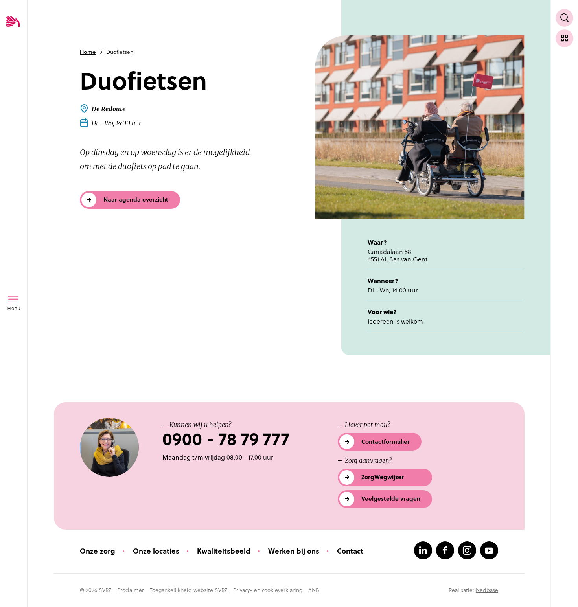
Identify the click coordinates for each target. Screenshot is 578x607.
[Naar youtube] (489, 550)
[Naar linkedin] (423, 550)
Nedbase (487, 590)
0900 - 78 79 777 (225, 439)
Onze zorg (97, 551)
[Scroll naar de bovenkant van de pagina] (564, 586)
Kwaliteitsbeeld (223, 551)
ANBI (314, 590)
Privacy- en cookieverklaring (267, 590)
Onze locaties (156, 551)
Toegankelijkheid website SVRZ (188, 590)
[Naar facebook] (445, 550)
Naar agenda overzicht (135, 199)
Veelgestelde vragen (390, 499)
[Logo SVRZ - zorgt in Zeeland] (13, 22)
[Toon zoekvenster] (564, 18)
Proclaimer (130, 590)
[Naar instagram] (467, 550)
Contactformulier (385, 442)
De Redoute (108, 109)
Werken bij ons (293, 551)
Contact (350, 551)
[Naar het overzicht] (564, 38)
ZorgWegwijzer (382, 477)
